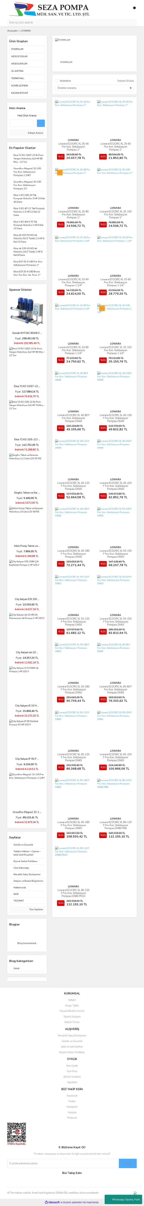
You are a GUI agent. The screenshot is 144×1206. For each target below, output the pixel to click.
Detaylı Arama (35, 132)
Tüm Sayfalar (36, 909)
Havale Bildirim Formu (72, 1011)
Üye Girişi (72, 1071)
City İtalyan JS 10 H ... (27, 705)
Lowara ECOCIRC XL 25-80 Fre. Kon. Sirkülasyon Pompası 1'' (73, 214)
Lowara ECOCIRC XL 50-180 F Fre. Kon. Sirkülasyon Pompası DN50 (73, 689)
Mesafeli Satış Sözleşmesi (72, 1035)
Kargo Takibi (72, 1005)
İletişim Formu (72, 1022)
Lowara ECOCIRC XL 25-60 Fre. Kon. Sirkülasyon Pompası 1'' (115, 146)
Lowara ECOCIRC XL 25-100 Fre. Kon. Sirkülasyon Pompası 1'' (116, 214)
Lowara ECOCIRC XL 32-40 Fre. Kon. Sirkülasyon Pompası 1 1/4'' (73, 282)
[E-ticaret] (71, 1202)
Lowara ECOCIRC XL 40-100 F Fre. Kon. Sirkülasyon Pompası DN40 (116, 418)
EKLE (127, 1163)
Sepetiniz (72, 1082)
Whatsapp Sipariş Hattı (126, 1199)
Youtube (72, 1112)
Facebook (72, 1095)
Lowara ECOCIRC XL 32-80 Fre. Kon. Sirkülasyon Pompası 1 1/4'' (73, 350)
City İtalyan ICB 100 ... (27, 599)
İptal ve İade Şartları (72, 1046)
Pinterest (72, 1118)
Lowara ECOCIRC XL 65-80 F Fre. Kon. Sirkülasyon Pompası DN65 (116, 689)
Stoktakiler (65, 80)
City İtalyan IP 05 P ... (27, 759)
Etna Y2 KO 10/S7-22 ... (27, 386)
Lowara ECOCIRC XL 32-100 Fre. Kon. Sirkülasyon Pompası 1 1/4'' (116, 350)
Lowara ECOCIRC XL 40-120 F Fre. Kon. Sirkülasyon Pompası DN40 (73, 486)
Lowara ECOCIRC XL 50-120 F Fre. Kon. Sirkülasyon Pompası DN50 (73, 621)
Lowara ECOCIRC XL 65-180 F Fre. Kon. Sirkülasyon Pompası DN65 (73, 825)
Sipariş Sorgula (72, 1016)
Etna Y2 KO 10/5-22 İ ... (27, 439)
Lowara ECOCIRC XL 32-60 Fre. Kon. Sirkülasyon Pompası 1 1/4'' (115, 282)
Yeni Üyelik (72, 1065)
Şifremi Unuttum (72, 1077)
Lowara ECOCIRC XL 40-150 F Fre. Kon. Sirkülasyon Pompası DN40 (116, 486)
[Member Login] (125, 9)
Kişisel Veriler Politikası (72, 1052)
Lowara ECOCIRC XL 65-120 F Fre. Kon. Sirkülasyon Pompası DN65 (73, 757)
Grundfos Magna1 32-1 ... (27, 812)
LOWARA (26, 30)
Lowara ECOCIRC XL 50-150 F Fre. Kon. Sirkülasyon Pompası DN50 (116, 621)
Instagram (72, 1107)
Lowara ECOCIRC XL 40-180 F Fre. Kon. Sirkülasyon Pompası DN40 (73, 554)
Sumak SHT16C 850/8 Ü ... (27, 333)
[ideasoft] (52, 1202)
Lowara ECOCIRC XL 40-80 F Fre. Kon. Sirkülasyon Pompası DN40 (73, 418)
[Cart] (133, 9)
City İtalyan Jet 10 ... (27, 652)
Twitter (72, 1101)
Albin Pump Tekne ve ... (27, 546)
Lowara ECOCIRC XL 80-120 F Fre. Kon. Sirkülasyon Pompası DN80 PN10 (73, 893)
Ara (41, 123)
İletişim (72, 1000)
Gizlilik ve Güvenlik (72, 1041)
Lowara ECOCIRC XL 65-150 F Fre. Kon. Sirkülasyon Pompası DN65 (116, 757)
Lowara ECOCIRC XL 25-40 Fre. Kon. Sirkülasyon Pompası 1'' (73, 146)
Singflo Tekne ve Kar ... (27, 492)
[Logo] (49, 9)
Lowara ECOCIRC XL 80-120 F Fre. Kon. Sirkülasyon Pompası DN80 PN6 (116, 825)
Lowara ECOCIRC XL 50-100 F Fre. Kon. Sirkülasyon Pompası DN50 (116, 554)
